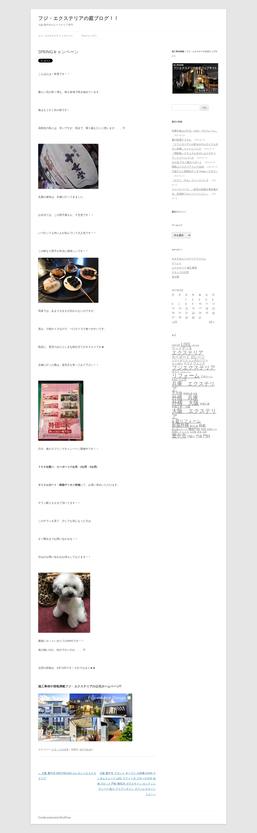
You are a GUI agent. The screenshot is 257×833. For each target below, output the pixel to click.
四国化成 (187, 393)
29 (186, 317)
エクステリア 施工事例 (184, 267)
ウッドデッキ (182, 348)
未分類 (175, 276)
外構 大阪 (185, 402)
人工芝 (183, 379)
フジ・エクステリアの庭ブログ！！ (78, 18)
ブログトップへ (89, 35)
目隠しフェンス (180, 431)
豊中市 (179, 435)
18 (206, 308)
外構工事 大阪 (181, 406)
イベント (177, 263)
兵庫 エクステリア (193, 386)
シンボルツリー (198, 360)
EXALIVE (176, 345)
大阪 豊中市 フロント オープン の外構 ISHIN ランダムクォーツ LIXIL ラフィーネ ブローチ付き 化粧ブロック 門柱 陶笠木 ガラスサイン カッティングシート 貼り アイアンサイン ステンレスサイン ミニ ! (126, 783)
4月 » (211, 321)
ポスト (176, 371)
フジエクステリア (193, 367)
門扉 (199, 436)
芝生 (199, 431)
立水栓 (193, 431)
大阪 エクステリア (194, 413)
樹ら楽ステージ (180, 429)
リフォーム (186, 375)
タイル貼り (177, 363)
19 (213, 308)
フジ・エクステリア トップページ (55, 35)
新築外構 (180, 425)
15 (186, 308)
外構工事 (205, 403)
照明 (203, 429)
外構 (195, 393)
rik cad (195, 345)
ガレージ (197, 357)
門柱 (207, 435)
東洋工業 (194, 425)
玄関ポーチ (212, 429)
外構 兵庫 (185, 397)
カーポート (181, 356)
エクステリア (187, 352)
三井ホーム (207, 376)
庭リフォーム (188, 421)
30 (193, 317)
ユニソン (185, 371)
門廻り (191, 436)
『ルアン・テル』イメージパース (190, 180)
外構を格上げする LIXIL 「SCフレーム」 (194, 130)
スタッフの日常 (60, 749)
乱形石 (175, 379)
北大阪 (177, 393)
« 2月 (174, 321)
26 (213, 312)
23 (193, 312)
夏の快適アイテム (181, 139)
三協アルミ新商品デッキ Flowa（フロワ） (195, 171)
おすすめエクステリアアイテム (189, 258)
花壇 (204, 431)
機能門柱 (194, 429)
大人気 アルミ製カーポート (187, 162)
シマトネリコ (180, 360)
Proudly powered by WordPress (54, 817)
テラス (188, 363)
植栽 (202, 425)
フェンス (199, 363)
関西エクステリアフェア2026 (188, 166)
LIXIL (186, 344)
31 (200, 317)
